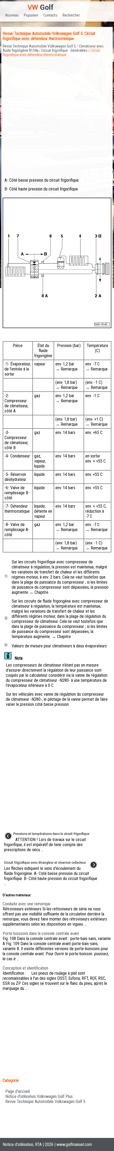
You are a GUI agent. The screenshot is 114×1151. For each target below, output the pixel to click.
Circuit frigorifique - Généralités (64, 50)
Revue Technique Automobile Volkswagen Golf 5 (39, 46)
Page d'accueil (17, 1091)
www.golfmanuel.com (74, 1144)
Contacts (50, 15)
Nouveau (12, 15)
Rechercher (71, 15)
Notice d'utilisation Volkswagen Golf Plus (39, 1096)
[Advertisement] (57, 114)
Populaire (31, 15)
